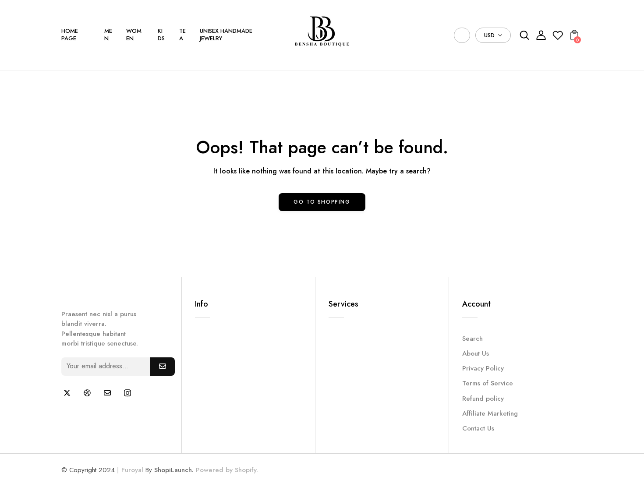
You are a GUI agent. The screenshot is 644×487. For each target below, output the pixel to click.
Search (472, 338)
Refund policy (483, 398)
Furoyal (132, 470)
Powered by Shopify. (226, 470)
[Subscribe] (162, 366)
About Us (475, 353)
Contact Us (478, 428)
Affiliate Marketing (490, 413)
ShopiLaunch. (174, 470)
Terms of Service (487, 383)
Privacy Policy (483, 368)
